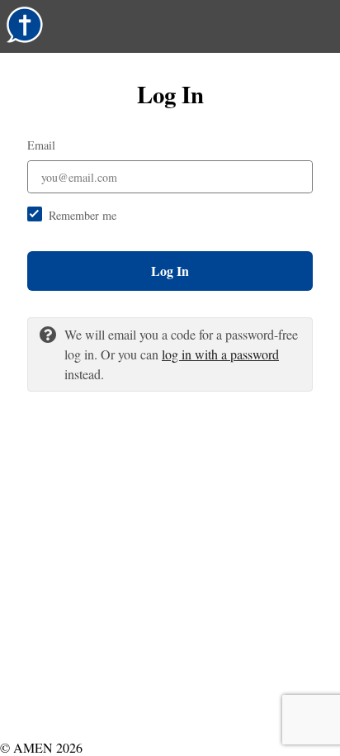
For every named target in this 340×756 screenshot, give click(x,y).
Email (41, 145)
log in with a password (220, 354)
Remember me (82, 215)
